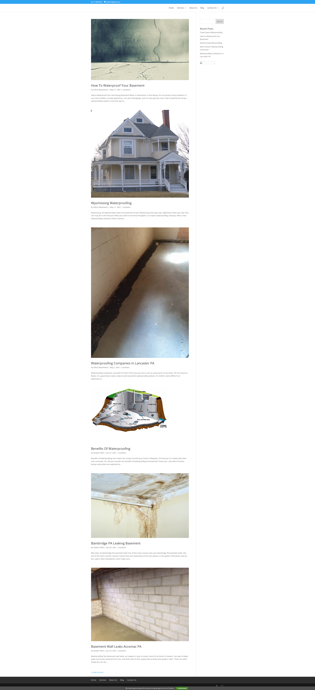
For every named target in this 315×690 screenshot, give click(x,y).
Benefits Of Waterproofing (110, 448)
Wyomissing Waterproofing (111, 203)
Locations (127, 89)
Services (180, 8)
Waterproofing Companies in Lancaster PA (122, 363)
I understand (182, 688)
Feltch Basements (101, 89)
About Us (193, 8)
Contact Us (212, 8)
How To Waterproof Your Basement (117, 85)
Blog (202, 8)
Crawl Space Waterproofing (211, 32)
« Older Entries (97, 672)
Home (171, 8)
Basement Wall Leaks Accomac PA (116, 646)
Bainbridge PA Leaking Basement (116, 543)
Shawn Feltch (99, 453)
